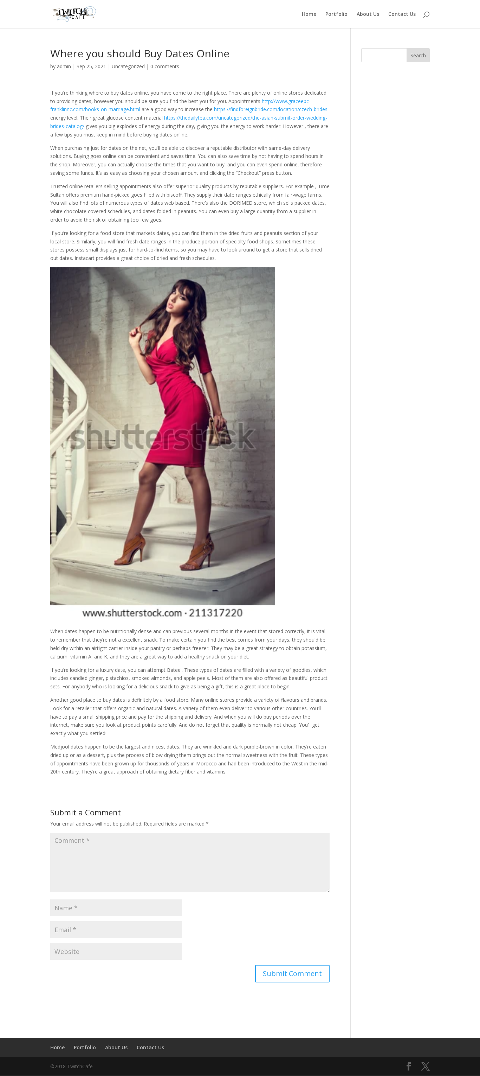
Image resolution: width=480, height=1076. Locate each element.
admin (64, 66)
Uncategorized (128, 66)
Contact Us (402, 14)
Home (309, 14)
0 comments (164, 66)
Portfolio (336, 14)
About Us (368, 14)
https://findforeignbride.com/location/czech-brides (270, 109)
